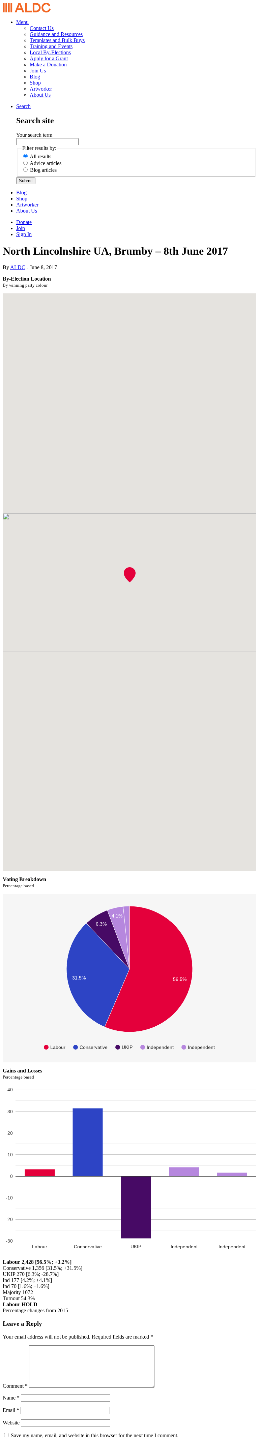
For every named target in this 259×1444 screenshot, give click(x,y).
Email (11, 1410)
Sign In (24, 234)
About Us (40, 95)
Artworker (41, 89)
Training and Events (51, 46)
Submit (26, 180)
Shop (35, 83)
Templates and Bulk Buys (57, 40)
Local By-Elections (50, 52)
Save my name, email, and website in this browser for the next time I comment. (94, 1435)
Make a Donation (48, 64)
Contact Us (42, 28)
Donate (24, 222)
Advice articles (45, 163)
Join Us (38, 70)
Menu (22, 22)
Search (23, 106)
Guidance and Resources (56, 34)
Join (20, 228)
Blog (35, 76)
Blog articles (43, 170)
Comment (15, 1386)
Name (11, 1398)
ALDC (17, 267)
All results (40, 156)
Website (11, 1422)
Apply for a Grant (49, 58)
